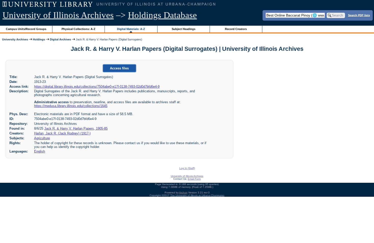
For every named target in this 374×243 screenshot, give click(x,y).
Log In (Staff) (187, 168)
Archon (183, 192)
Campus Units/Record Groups (26, 29)
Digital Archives (60, 39)
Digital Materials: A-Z (131, 29)
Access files (119, 68)
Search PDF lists (359, 15)
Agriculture (42, 138)
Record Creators (236, 29)
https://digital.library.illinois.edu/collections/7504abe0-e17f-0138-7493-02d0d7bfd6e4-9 (97, 86)
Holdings (39, 39)
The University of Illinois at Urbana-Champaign (197, 195)
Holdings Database (162, 15)
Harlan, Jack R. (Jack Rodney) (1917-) (62, 133)
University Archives (15, 39)
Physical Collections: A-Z (78, 29)
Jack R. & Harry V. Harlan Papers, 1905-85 (76, 128)
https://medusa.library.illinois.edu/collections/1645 (70, 106)
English (39, 151)
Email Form (194, 178)
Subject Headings (183, 29)
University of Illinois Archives (58, 15)
